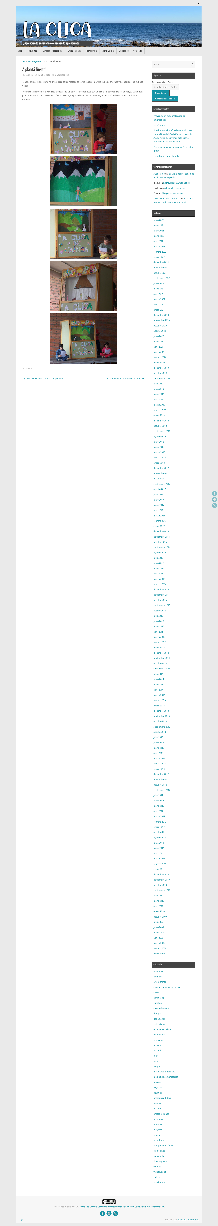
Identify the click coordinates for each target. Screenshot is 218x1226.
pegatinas (158, 1087)
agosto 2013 (159, 732)
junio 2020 (158, 336)
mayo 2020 (158, 341)
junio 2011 (158, 843)
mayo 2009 (158, 932)
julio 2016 (158, 558)
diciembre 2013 (161, 711)
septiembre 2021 (161, 278)
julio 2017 (158, 494)
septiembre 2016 (161, 547)
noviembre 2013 (161, 716)
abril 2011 (158, 853)
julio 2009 (158, 922)
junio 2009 (158, 927)
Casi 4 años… (160, 125)
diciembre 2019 (161, 368)
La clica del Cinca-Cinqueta (166, 198)
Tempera (182, 1219)
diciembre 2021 (161, 262)
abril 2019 (158, 399)
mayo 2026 (158, 225)
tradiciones (159, 1150)
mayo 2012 (158, 806)
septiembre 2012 (161, 790)
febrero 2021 (159, 304)
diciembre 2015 (161, 589)
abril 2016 (158, 573)
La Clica (29, 75)
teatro (156, 1135)
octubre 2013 (160, 721)
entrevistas (159, 1024)
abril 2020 (158, 346)
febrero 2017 (159, 521)
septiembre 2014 (161, 668)
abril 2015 (158, 631)
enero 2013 (159, 769)
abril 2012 (158, 811)
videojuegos (159, 1172)
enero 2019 (159, 415)
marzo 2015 (159, 637)
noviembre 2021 (161, 267)
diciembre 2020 (161, 315)
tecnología (158, 1140)
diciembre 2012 (161, 774)
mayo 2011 (158, 848)
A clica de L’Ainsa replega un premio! (44, 378)
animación (158, 971)
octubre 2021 (160, 273)
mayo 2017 (158, 505)
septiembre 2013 (161, 726)
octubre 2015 (160, 600)
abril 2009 (158, 938)
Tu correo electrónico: (163, 82)
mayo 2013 (158, 748)
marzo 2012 (159, 816)
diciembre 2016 (161, 531)
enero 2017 (159, 526)
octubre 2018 (160, 426)
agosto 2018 (159, 436)
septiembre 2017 (161, 484)
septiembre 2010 (161, 890)
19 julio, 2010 (44, 75)
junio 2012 (158, 800)
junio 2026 (158, 220)
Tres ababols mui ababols (166, 156)
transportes (159, 1156)
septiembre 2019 (161, 378)
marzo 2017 (159, 515)
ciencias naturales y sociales (167, 987)
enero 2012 (159, 827)
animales (158, 976)
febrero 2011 (159, 864)
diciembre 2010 (161, 874)
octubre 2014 (160, 663)
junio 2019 (158, 389)
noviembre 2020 (161, 320)
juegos (156, 1061)
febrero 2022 (159, 251)
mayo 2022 (158, 236)
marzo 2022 (159, 246)
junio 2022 (158, 230)
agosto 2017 (159, 489)
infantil (157, 1050)
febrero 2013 (159, 763)
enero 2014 (159, 705)
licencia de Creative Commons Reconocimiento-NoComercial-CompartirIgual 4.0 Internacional (122, 1206)
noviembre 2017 (161, 473)
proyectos (158, 1129)
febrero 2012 (159, 821)
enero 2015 (159, 647)
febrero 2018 (159, 457)
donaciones (159, 1019)
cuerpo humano (161, 1008)
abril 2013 (158, 753)
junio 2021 (158, 283)
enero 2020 (159, 362)
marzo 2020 (159, 352)
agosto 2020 (159, 331)
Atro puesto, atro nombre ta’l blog (124, 378)
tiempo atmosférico (163, 1145)
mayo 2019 (158, 394)
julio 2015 (158, 616)
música (157, 1082)
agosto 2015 (159, 610)
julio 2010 (158, 895)
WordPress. (193, 1219)
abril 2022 (158, 241)
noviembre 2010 (161, 879)
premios (157, 1108)
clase (156, 992)
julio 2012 (158, 795)
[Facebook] (214, 493)
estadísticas (159, 1034)
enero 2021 (159, 309)
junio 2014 (158, 679)
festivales (158, 1040)
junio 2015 (158, 621)
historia (157, 1045)
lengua (156, 1066)
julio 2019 (158, 383)
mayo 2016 (158, 568)
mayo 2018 (158, 447)
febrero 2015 (159, 642)
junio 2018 (158, 441)
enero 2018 (159, 463)
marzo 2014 (159, 695)
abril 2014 (158, 689)
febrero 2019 (159, 410)
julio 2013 (158, 737)
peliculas (157, 1092)
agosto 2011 (159, 837)
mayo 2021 (158, 288)
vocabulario (159, 1182)
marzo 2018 (159, 452)
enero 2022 (159, 257)
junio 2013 (158, 742)
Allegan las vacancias (174, 188)
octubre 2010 (160, 885)
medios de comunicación (165, 1077)
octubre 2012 (160, 784)
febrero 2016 (159, 584)
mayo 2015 (158, 626)
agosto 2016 (159, 552)
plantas (157, 1103)
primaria (157, 1124)
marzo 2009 (159, 943)
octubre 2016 (160, 542)
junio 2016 (158, 563)
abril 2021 (158, 294)
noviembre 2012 (161, 779)
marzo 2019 (159, 404)
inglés (156, 1055)
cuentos (157, 1003)
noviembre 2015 (161, 594)
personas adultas (162, 1098)
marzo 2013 (159, 758)
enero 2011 (159, 869)
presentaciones (161, 1114)
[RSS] (214, 505)
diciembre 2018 (161, 420)
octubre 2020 (160, 325)
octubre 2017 (160, 478)
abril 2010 (158, 906)
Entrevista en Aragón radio (177, 183)
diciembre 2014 (161, 653)
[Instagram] (214, 499)
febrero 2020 (159, 357)
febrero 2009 (159, 948)
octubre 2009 (160, 916)
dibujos (157, 1013)
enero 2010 (159, 911)
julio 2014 (158, 674)
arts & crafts (159, 982)
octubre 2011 (160, 832)
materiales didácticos (164, 1071)
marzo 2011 (159, 858)
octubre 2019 (160, 373)
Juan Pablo (159, 173)
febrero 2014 (159, 700)
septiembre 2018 (161, 431)
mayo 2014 (158, 684)
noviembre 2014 (161, 658)
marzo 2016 (159, 579)
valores (157, 1166)
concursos (158, 997)
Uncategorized (35, 61)
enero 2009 (159, 953)
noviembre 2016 (161, 536)
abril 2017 (158, 510)
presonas (158, 1119)
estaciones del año (162, 1029)
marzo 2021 (159, 299)
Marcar (29, 368)
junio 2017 (158, 499)
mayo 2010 (158, 901)
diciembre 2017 (161, 468)
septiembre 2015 (161, 605)
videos (156, 1177)
